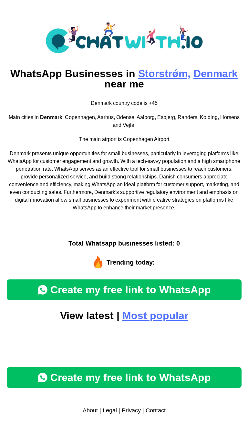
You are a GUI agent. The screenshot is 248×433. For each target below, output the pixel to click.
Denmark (215, 73)
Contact (156, 410)
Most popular (155, 315)
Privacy (131, 410)
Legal (110, 410)
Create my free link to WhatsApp (130, 290)
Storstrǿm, (164, 73)
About (90, 410)
